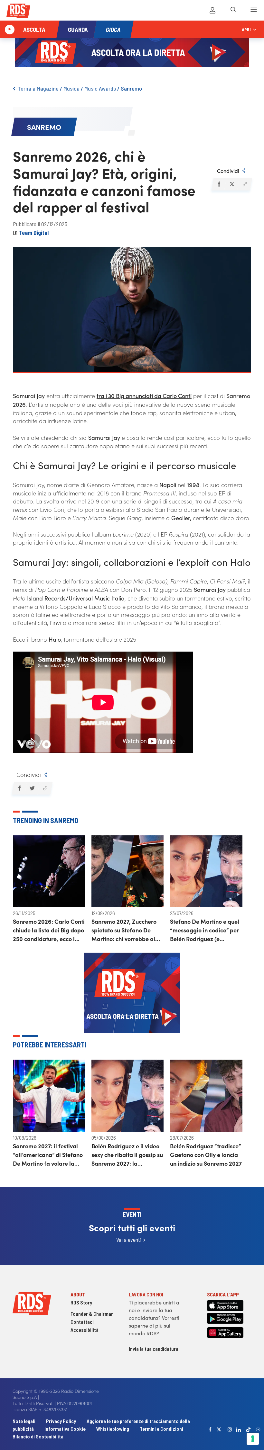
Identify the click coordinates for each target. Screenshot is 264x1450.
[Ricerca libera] (233, 10)
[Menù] (254, 10)
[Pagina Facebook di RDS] (210, 1429)
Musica (71, 88)
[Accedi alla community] (212, 10)
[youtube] (258, 1429)
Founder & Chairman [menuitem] (92, 1314)
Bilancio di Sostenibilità (38, 1436)
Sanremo (131, 88)
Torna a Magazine (38, 88)
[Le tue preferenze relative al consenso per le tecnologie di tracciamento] (253, 1439)
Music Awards (100, 88)
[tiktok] (248, 1429)
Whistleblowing (112, 1429)
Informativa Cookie (65, 1429)
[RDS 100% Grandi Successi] (18, 12)
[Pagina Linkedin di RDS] (238, 1429)
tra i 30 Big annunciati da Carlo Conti (144, 396)
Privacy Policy (61, 1421)
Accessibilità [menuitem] (85, 1330)
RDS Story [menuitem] (81, 1302)
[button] (218, 184)
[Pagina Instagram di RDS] (230, 1429)
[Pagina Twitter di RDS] (219, 1429)
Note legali (24, 1421)
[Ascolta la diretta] (9, 29)
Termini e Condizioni (161, 1429)
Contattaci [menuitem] (82, 1322)
